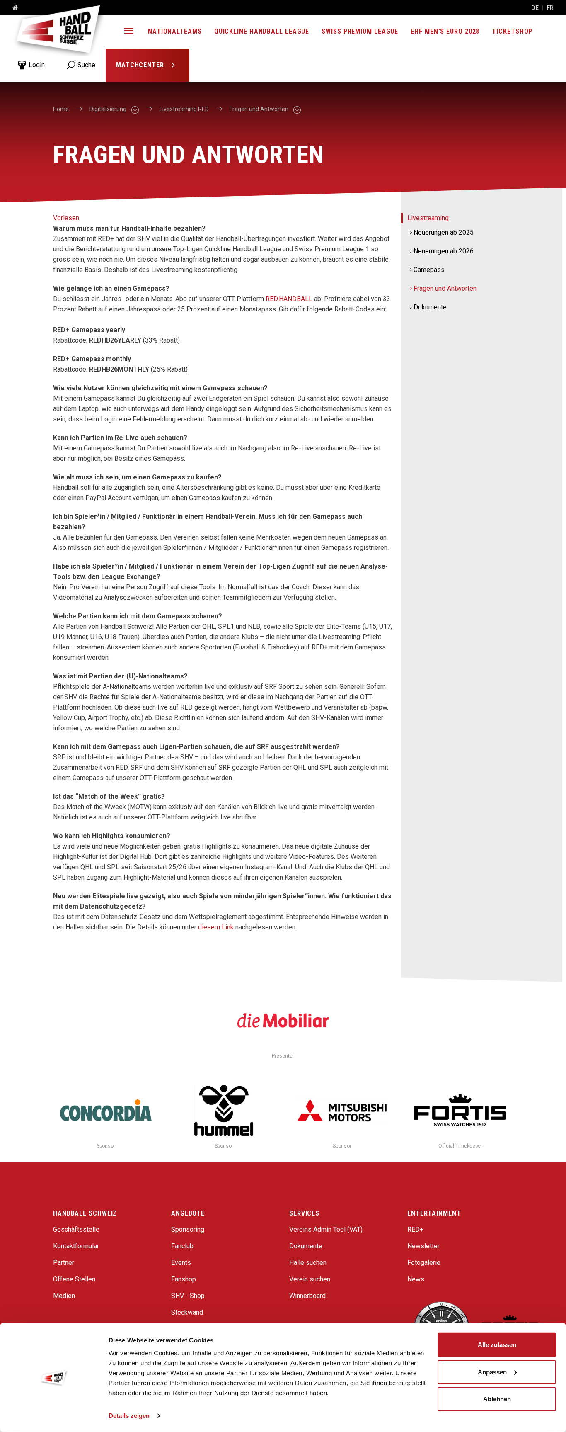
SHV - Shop (188, 1296)
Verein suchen (309, 1279)
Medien (64, 1296)
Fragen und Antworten (445, 288)
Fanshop (183, 1279)
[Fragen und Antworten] (297, 109)
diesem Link (216, 927)
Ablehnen (497, 1399)
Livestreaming (428, 218)
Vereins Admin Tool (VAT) (326, 1229)
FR (550, 8)
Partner (63, 1263)
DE (535, 8)
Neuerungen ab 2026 (444, 251)
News (415, 1279)
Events (181, 1263)
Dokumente (430, 307)
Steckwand (187, 1312)
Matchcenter (141, 65)
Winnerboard (307, 1296)
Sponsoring (187, 1229)
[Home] (12, 8)
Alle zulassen (497, 1344)
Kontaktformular (76, 1246)
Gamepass (429, 270)
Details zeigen (129, 1415)
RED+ (415, 1229)
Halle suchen (308, 1263)
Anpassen (492, 1371)
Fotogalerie (423, 1263)
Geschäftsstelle (76, 1229)
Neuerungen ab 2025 (444, 232)
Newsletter (423, 1246)
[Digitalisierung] (135, 109)
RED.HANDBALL (289, 299)
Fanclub (182, 1246)
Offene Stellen (74, 1279)
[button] (129, 32)
